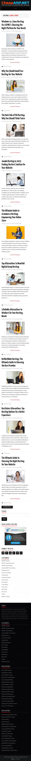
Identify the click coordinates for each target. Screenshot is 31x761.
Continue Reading (15, 62)
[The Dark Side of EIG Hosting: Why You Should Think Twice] (15, 130)
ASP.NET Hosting (7, 403)
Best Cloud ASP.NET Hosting (8, 717)
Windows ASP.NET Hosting (8, 691)
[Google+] (13, 553)
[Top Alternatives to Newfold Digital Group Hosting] (15, 278)
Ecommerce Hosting (6, 572)
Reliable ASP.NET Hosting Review (9, 750)
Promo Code (4, 587)
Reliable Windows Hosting (7, 682)
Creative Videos (5, 719)
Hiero (12, 758)
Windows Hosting (7, 66)
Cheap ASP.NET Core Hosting (8, 568)
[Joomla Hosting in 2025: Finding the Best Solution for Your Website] (15, 179)
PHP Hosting (4, 582)
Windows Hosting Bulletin (7, 686)
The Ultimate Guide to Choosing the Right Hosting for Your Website (13, 461)
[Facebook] (6, 553)
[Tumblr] (21, 553)
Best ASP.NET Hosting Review (8, 743)
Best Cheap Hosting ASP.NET (8, 696)
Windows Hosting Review (7, 694)
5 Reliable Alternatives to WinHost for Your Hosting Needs (12, 313)
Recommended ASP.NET (7, 679)
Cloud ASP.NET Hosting (7, 675)
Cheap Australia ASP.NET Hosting (9, 703)
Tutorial (3, 594)
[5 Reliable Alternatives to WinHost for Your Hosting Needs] (15, 328)
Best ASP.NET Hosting (7, 670)
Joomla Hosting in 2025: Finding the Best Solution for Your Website (13, 164)
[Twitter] (3, 553)
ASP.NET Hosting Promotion (8, 563)
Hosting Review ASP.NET (7, 698)
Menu (15, 8)
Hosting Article (6, 110)
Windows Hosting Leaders (7, 689)
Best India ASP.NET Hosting (8, 738)
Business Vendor (5, 721)
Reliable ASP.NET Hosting (7, 724)
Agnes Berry (14, 15)
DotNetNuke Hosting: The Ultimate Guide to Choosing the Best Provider (13, 362)
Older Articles (8, 507)
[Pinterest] (17, 553)
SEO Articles (4, 589)
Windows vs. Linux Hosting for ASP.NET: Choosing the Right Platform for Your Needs (14, 25)
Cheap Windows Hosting (7, 747)
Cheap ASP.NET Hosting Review (9, 726)
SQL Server (4, 591)
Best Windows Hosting (7, 672)
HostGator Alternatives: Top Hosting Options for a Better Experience (13, 412)
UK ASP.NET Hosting (6, 731)
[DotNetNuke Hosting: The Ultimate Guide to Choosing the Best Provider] (15, 377)
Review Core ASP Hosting (7, 705)
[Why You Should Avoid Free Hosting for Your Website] (15, 86)
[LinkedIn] (10, 553)
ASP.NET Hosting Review (7, 733)
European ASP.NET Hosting (8, 728)
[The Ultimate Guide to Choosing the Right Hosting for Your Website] (15, 476)
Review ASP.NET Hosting (7, 684)
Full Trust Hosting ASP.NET (8, 701)
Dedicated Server (6, 570)
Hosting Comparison (8, 305)
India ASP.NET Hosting (7, 736)
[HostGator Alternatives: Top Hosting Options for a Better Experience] (15, 427)
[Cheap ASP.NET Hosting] (15, 3)
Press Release (5, 584)
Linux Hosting (5, 579)
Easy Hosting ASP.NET (7, 745)
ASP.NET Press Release (7, 565)
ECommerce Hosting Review (8, 677)
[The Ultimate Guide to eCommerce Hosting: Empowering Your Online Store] (15, 232)
